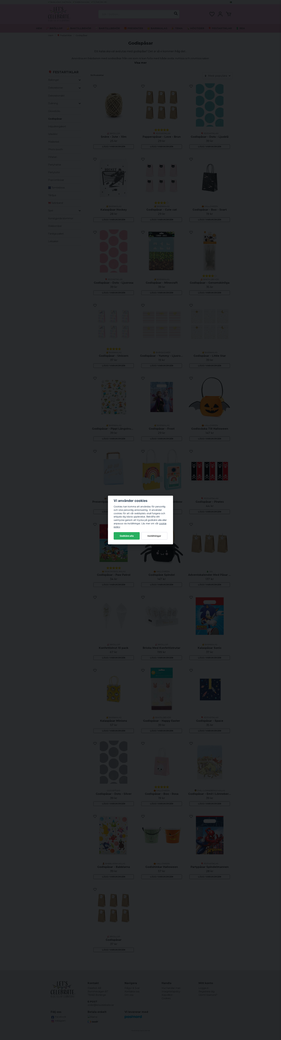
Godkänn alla (127, 536)
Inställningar (154, 536)
